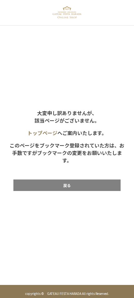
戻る (67, 185)
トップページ (42, 133)
